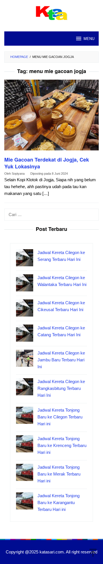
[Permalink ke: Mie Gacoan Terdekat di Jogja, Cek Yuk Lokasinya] (51, 117)
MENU (89, 38)
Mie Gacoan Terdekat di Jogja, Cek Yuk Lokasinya (46, 163)
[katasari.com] (51, 12)
